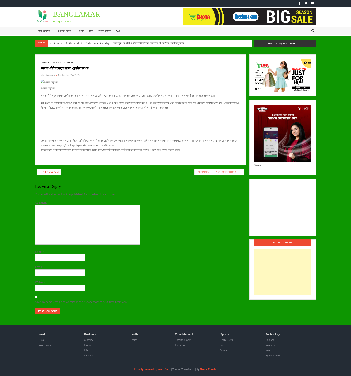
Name (39, 251)
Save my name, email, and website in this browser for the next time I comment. (81, 302)
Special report (274, 355)
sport (223, 344)
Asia (41, 339)
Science (270, 339)
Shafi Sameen (48, 74)
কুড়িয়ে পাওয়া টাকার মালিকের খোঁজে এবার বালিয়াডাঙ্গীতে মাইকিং (217, 171)
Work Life (271, 344)
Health (134, 334)
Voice (223, 350)
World (42, 334)
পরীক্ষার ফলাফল (104, 31)
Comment (41, 202)
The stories (181, 344)
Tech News (226, 339)
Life (86, 350)
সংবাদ (81, 31)
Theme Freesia (208, 369)
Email (39, 266)
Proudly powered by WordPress (152, 369)
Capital (45, 62)
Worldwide (45, 344)
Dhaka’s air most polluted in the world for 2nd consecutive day (72, 43)
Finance (56, 62)
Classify (88, 339)
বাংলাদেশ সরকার (64, 31)
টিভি (91, 31)
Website (40, 282)
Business (90, 334)
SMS (118, 31)
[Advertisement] (282, 272)
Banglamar (76, 14)
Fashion (88, 355)
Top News (69, 62)
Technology (273, 334)
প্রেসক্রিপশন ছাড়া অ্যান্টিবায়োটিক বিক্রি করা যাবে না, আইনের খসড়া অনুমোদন (148, 43)
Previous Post (50, 171)
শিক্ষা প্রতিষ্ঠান (44, 31)
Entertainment (184, 334)
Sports (224, 334)
